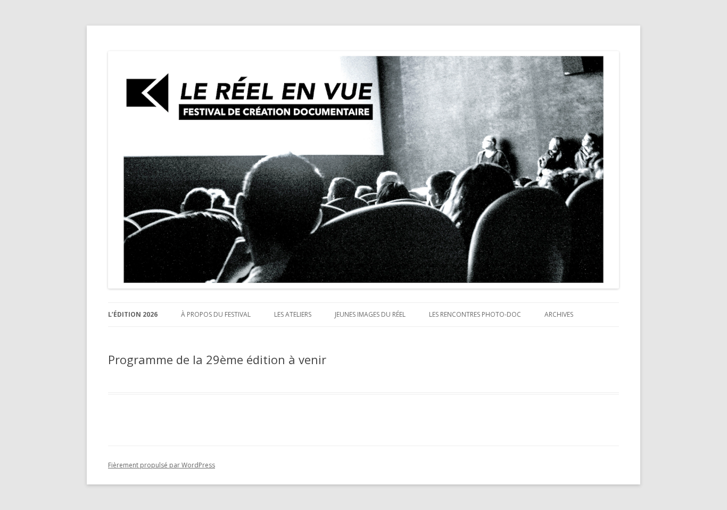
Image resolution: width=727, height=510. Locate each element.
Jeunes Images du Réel (370, 314)
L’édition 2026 (133, 314)
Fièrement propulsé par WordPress (161, 465)
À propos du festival (216, 314)
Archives (558, 314)
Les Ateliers (292, 314)
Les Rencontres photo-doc (475, 314)
